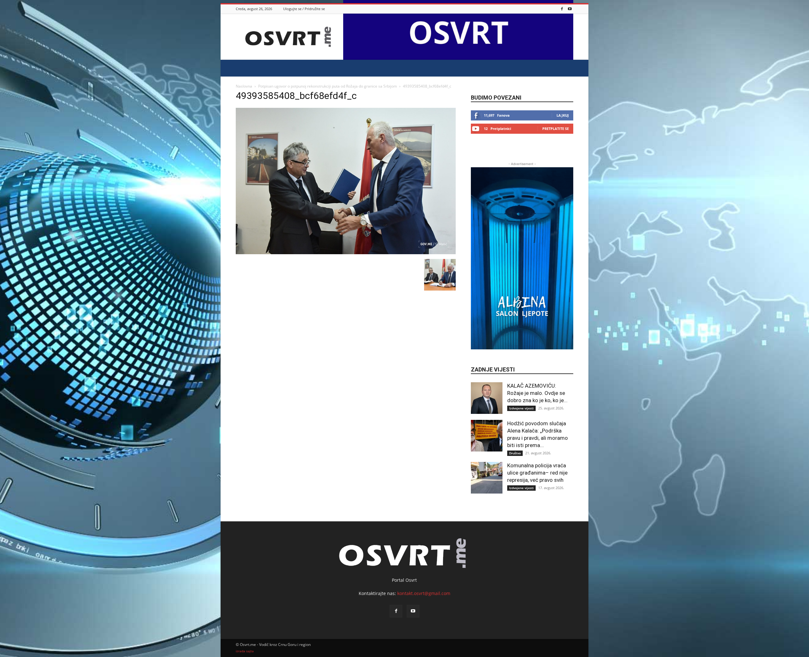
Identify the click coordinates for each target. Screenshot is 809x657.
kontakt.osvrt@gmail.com (423, 593)
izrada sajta (245, 651)
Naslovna (244, 86)
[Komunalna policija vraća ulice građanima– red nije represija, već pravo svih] (486, 478)
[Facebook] (561, 8)
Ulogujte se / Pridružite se (304, 8)
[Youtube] (569, 8)
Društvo (515, 453)
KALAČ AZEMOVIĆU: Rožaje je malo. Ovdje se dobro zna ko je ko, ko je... (537, 393)
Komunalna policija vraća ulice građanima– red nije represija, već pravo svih (537, 472)
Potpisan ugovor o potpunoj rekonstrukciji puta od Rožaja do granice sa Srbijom (327, 86)
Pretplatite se (555, 128)
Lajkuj (563, 115)
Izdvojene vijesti (521, 408)
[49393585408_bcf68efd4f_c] (346, 252)
